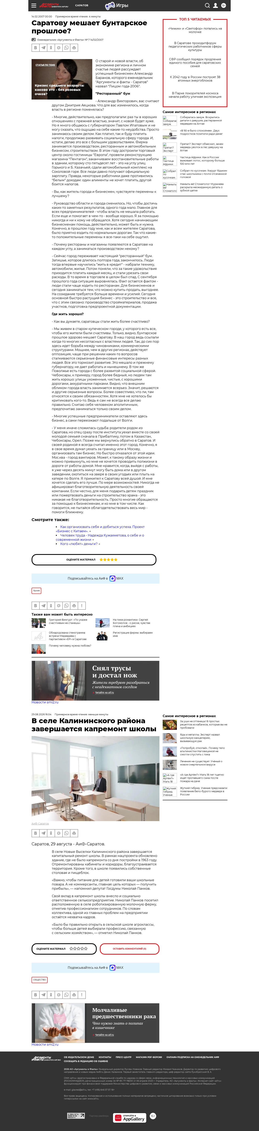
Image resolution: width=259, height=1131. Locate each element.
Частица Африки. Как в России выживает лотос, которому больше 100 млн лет (202, 160)
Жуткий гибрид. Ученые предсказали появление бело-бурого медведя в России (203, 791)
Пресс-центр (123, 1057)
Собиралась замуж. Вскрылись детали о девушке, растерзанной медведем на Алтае (201, 120)
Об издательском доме (79, 1057)
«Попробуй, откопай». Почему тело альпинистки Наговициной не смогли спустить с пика (202, 751)
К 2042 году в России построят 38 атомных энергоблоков (195, 78)
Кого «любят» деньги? (79, 544)
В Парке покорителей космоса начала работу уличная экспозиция (195, 95)
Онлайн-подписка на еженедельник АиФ (193, 1057)
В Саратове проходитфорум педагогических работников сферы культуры (195, 46)
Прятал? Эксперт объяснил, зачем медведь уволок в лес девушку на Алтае (201, 147)
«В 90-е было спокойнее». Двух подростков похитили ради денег (201, 132)
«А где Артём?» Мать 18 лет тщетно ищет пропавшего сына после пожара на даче (202, 778)
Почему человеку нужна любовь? (70, 645)
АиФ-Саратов (40, 823)
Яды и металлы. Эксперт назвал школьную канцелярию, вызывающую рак (200, 738)
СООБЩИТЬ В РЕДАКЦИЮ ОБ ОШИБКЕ (86, 1061)
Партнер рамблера (98, 1116)
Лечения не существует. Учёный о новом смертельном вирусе (201, 763)
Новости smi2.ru (45, 702)
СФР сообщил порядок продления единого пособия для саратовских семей (195, 63)
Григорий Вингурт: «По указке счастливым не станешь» (68, 621)
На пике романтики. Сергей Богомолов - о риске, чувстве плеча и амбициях (131, 623)
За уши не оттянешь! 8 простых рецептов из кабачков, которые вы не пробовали (203, 724)
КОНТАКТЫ (105, 1057)
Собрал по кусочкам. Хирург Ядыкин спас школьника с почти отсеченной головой (203, 174)
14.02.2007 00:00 (42, 16)
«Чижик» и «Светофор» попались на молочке (195, 30)
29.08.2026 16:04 (41, 714)
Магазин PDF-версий (149, 1057)
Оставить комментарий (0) (129, 949)
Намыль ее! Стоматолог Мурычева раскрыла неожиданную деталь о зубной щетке (202, 187)
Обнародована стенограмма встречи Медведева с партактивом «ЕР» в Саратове (67, 636)
